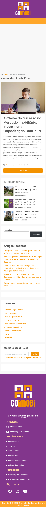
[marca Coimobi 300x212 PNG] (23, 8)
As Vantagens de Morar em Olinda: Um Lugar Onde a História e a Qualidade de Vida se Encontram (23, 259)
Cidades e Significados (13, 310)
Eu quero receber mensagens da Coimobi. (24, 358)
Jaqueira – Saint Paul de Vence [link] (27, 212)
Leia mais (23, 170)
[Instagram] (17, 491)
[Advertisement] (23, 49)
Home (5, 75)
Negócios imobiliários (13, 327)
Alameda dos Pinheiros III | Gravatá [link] (28, 187)
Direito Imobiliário (11, 320)
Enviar (35, 354)
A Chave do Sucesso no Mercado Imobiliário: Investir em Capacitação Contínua (22, 124)
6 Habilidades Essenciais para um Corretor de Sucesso (22, 284)
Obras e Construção (12, 331)
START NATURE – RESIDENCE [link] (25, 199)
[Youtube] (25, 491)
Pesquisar (8, 230)
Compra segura (10, 313)
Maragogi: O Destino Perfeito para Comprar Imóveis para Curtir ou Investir (22, 251)
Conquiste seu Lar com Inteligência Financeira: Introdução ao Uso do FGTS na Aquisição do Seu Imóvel (21, 268)
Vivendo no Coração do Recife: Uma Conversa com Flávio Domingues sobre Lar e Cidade (22, 277)
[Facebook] (9, 491)
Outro (6, 334)
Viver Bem (8, 338)
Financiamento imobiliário (15, 324)
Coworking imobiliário (14, 165)
